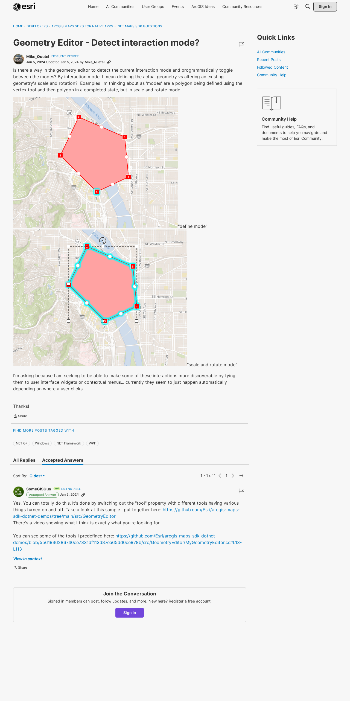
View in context (27, 558)
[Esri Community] (24, 6)
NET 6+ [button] (21, 443)
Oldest (36, 476)
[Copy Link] (109, 62)
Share (20, 416)
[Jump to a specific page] (241, 475)
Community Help (272, 74)
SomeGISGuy (38, 489)
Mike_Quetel (37, 56)
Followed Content (272, 67)
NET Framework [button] (69, 443)
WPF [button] (92, 443)
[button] (95, 162)
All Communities (271, 52)
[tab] (24, 460)
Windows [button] (42, 443)
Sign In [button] (129, 612)
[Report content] (241, 44)
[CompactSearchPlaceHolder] (308, 6)
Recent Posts (269, 59)
